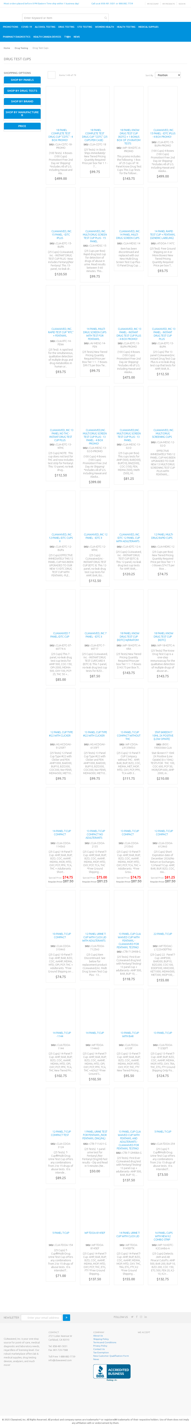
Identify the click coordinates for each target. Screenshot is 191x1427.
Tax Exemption (101, 1352)
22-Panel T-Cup (163, 933)
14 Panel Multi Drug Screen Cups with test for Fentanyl (94, 333)
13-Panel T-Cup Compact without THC (128, 735)
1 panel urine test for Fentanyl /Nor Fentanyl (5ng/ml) (94, 1135)
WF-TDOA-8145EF (94, 1232)
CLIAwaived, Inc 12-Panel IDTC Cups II (61, 538)
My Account (153, 4)
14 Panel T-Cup (95, 1032)
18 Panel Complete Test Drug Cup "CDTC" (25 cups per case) (94, 135)
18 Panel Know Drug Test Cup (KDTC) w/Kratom (128, 636)
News (96, 1359)
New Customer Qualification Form (111, 1356)
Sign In (182, 4)
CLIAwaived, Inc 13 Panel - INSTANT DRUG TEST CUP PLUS (164, 333)
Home (7, 48)
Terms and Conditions (104, 1342)
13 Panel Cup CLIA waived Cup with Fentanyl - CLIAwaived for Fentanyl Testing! (129, 940)
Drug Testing (21, 48)
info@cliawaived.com (60, 1360)
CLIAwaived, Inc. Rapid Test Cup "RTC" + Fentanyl (60, 332)
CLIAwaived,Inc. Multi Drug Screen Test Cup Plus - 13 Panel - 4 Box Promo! (95, 437)
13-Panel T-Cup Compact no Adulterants (95, 834)
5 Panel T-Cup (162, 1131)
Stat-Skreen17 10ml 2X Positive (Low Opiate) (162, 735)
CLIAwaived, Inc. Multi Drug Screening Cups (163, 433)
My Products (168, 4)
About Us (98, 1335)
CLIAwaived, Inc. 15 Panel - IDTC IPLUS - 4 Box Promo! (162, 133)
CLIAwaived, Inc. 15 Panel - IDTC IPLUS (61, 234)
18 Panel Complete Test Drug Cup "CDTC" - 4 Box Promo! (60, 135)
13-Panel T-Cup (163, 1032)
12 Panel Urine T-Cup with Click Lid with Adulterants (94, 937)
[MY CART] (183, 17)
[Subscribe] (66, 1317)
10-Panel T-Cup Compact (61, 935)
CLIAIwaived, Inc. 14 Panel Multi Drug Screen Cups (128, 234)
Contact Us (99, 1349)
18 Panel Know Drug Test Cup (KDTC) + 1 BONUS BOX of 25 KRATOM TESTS (128, 137)
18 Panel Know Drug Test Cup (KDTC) (163, 636)
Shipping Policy (101, 1339)
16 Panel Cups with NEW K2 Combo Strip (163, 1236)
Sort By (149, 75)
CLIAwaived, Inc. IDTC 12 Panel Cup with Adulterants (128, 538)
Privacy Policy (100, 1346)
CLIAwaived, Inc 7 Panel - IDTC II (96, 635)
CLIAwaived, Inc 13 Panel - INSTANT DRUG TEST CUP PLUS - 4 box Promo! (129, 333)
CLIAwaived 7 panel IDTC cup (60, 635)
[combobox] (65, 18)
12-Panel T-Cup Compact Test (61, 1133)
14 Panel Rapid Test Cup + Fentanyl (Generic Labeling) (163, 234)
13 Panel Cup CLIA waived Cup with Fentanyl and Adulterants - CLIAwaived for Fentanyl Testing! (129, 1140)
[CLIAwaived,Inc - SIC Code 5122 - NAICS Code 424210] (156, 1407)
